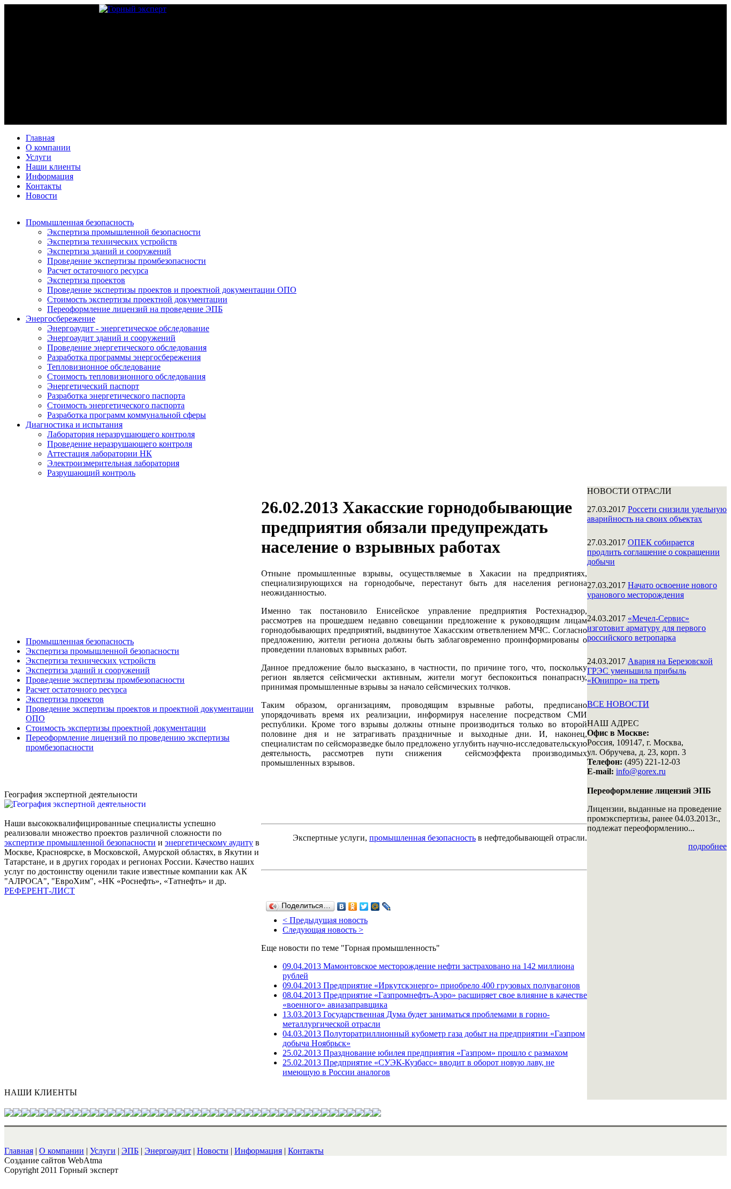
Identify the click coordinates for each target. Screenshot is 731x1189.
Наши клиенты (53, 166)
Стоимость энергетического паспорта (116, 405)
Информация (49, 176)
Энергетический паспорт (93, 386)
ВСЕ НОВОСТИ (618, 703)
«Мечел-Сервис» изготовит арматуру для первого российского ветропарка (646, 628)
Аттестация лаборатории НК (99, 453)
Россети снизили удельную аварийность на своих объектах (657, 514)
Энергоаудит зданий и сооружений (111, 337)
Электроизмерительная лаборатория (113, 463)
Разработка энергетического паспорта (116, 395)
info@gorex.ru (641, 771)
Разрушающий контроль (91, 472)
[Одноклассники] (353, 906)
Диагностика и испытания (74, 424)
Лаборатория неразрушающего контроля (121, 434)
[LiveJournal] (386, 906)
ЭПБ (130, 1150)
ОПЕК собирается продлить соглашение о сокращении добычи (653, 552)
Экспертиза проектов (86, 280)
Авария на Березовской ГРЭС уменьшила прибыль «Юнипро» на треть (650, 671)
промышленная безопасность (422, 837)
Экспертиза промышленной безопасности (124, 232)
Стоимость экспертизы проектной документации (137, 299)
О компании (48, 147)
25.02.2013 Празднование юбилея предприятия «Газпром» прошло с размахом (425, 1052)
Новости (41, 195)
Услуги (38, 157)
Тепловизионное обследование (104, 366)
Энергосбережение (60, 318)
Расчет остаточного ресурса (97, 270)
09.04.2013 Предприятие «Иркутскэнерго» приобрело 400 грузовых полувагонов (431, 985)
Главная (40, 137)
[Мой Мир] (375, 906)
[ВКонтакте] (341, 906)
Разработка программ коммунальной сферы (126, 415)
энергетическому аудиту (209, 842)
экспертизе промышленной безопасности (80, 842)
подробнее (707, 846)
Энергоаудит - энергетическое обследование (128, 328)
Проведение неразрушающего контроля (119, 443)
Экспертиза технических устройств (112, 241)
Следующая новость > (323, 929)
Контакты (44, 185)
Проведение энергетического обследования (127, 347)
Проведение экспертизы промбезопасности (126, 260)
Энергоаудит (167, 1150)
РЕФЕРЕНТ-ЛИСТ (39, 890)
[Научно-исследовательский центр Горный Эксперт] (132, 8)
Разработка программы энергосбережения (124, 357)
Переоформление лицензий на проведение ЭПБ (135, 309)
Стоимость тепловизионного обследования (126, 376)
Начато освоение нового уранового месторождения (652, 590)
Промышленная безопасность (80, 222)
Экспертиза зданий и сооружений (109, 251)
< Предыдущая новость (325, 920)
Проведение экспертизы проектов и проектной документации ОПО (171, 289)
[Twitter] (364, 906)
